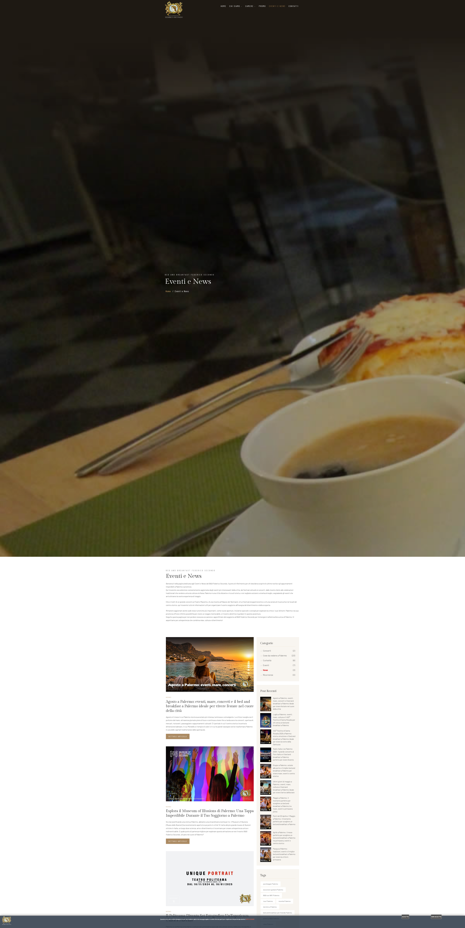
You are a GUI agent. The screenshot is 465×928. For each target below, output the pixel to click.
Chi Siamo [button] (235, 6)
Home (223, 6)
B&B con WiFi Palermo (271, 895)
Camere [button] (249, 6)
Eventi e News (277, 6)
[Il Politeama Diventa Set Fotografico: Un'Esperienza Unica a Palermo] (210, 878)
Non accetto (436, 917)
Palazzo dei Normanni (229, 602)
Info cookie (250, 919)
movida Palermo (285, 901)
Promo (262, 6)
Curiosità (267, 660)
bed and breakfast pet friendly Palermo (277, 913)
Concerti (267, 650)
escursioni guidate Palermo (273, 890)
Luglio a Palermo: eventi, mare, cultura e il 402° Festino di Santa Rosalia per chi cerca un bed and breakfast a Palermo (284, 719)
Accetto (405, 917)
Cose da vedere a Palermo (275, 655)
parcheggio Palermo (270, 884)
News (265, 670)
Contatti (293, 6)
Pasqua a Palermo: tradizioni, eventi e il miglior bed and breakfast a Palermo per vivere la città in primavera (284, 854)
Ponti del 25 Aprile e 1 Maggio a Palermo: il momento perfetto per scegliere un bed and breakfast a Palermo (284, 820)
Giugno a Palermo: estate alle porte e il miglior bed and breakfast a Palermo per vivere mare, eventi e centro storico (284, 770)
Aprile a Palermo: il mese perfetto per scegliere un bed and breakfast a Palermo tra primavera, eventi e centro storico (284, 837)
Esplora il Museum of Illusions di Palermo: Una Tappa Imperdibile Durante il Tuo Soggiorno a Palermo (210, 813)
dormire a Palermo (270, 907)
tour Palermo (268, 901)
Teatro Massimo (201, 602)
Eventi (266, 665)
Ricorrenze (268, 675)
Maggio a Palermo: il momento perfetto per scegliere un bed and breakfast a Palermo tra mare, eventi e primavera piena (283, 805)
